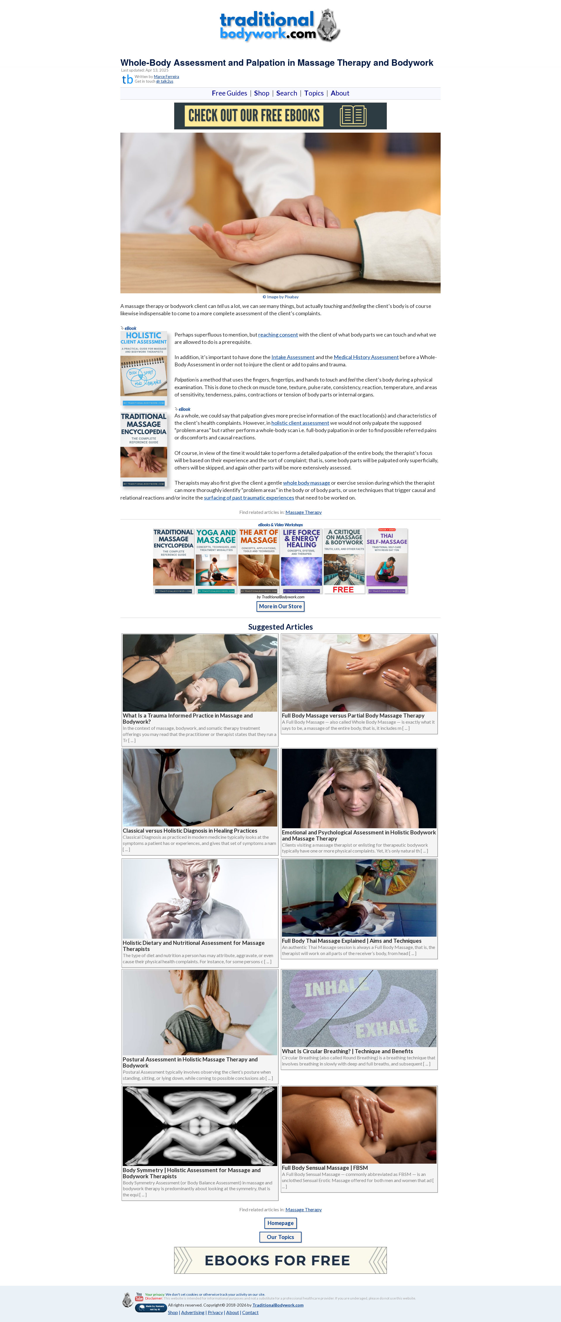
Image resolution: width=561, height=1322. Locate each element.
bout (340, 93)
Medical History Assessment (366, 357)
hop (263, 93)
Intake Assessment (293, 357)
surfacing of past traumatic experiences (249, 497)
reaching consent (278, 334)
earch (287, 93)
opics (315, 93)
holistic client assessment (300, 423)
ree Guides (231, 93)
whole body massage (306, 482)
